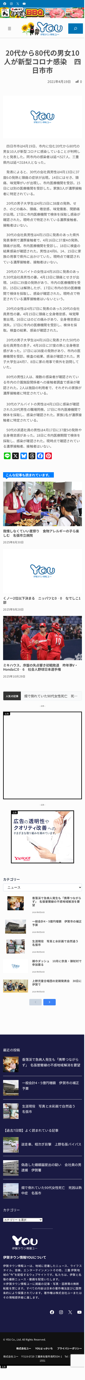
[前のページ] (35, 1002)
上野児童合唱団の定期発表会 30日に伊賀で (57, 982)
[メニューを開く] (9, 28)
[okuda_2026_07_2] (42, 16)
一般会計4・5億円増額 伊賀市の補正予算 (57, 923)
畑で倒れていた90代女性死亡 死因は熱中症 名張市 (51, 696)
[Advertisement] (42, 754)
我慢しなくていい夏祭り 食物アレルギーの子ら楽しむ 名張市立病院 (41, 533)
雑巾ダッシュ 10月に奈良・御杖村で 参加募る (57, 962)
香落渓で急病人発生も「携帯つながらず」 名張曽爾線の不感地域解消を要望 (56, 901)
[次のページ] (49, 1002)
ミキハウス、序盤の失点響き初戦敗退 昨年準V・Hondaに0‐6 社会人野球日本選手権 (40, 667)
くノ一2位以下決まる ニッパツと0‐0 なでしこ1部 (42, 600)
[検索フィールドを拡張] (75, 28)
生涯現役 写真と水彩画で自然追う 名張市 (56, 942)
